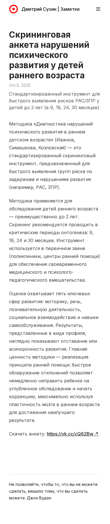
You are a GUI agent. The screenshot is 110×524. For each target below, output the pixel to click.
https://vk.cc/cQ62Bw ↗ (73, 434)
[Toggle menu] (98, 9)
